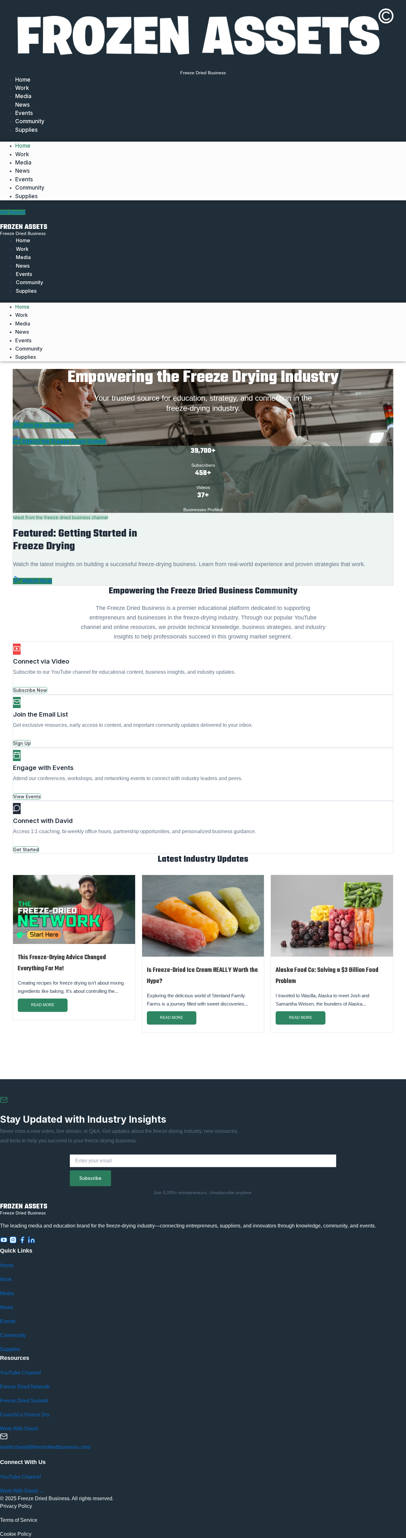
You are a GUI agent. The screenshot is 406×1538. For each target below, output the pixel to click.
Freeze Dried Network (24, 1386)
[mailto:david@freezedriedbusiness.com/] (4, 1438)
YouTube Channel (20, 1372)
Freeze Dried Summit (24, 1400)
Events (24, 113)
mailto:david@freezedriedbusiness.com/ (45, 1447)
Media (23, 96)
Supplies (26, 130)
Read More (42, 1005)
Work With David (19, 1428)
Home (22, 80)
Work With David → (22, 1491)
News (22, 105)
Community (29, 121)
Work (22, 88)
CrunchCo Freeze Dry (24, 1414)
